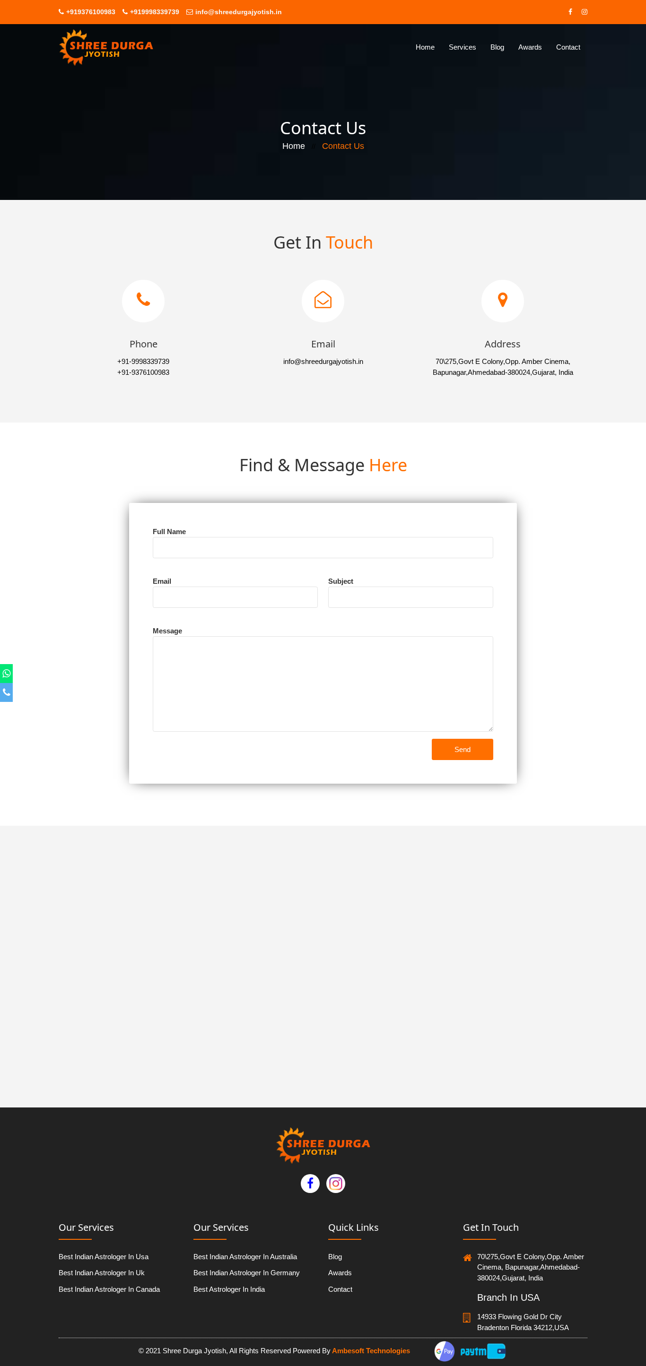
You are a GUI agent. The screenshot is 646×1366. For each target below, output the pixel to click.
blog (335, 1257)
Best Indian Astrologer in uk (102, 1273)
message (167, 631)
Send (462, 749)
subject (340, 581)
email (162, 581)
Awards (530, 47)
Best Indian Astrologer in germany (246, 1273)
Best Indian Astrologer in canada (109, 1289)
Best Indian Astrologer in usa (103, 1257)
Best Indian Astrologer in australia (245, 1257)
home (425, 47)
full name (169, 531)
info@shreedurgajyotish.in (238, 12)
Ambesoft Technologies (370, 1351)
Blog (497, 47)
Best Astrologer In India (229, 1289)
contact (568, 47)
